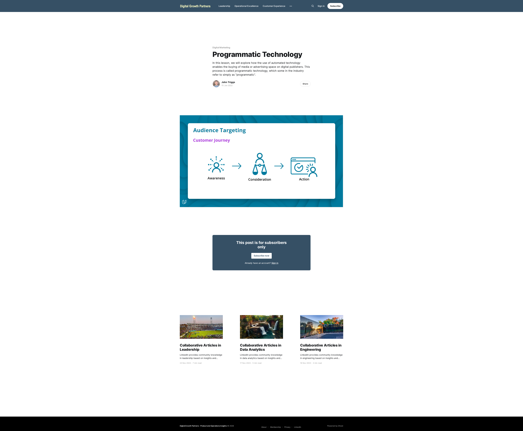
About (264, 427)
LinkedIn (297, 427)
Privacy (287, 427)
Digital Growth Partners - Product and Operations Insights (203, 426)
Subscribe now (261, 255)
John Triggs (228, 82)
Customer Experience (274, 6)
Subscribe (335, 6)
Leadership (224, 6)
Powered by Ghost (335, 426)
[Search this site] (313, 6)
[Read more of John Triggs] (216, 84)
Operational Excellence (246, 6)
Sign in (321, 6)
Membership (275, 427)
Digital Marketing (221, 47)
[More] (291, 6)
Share (305, 84)
